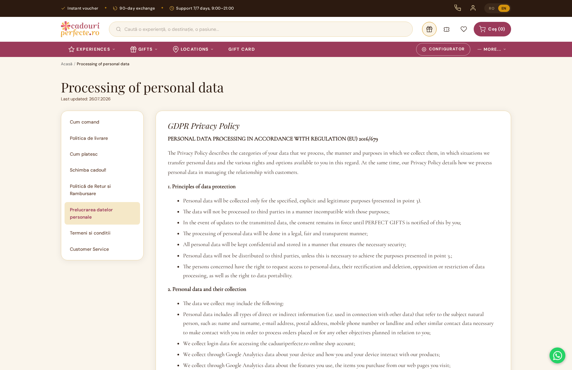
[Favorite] (463, 29)
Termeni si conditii (90, 233)
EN (503, 8)
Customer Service (89, 249)
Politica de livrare (89, 138)
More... (489, 49)
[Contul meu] (473, 8)
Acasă (66, 64)
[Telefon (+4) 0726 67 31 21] (457, 8)
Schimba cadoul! (88, 170)
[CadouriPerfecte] (80, 29)
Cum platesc (84, 154)
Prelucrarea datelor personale (91, 213)
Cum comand (84, 122)
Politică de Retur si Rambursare (90, 189)
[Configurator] (429, 29)
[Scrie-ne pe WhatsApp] (557, 355)
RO (492, 8)
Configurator (447, 49)
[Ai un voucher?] (446, 29)
